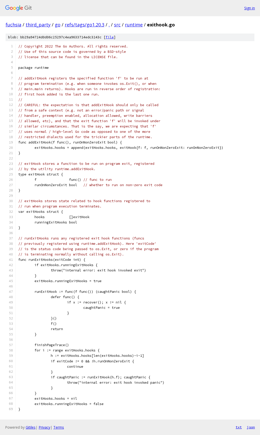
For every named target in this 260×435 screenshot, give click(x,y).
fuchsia (13, 25)
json (251, 427)
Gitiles (31, 427)
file (110, 37)
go (57, 25)
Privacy (44, 427)
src (117, 25)
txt (239, 427)
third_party (38, 25)
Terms (58, 427)
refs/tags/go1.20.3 (84, 25)
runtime (134, 25)
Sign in (249, 8)
